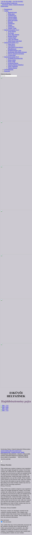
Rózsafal (10, 22)
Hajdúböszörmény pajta (14, 50)
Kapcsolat (7, 71)
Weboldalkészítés (5, 452)
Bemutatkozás (8, 9)
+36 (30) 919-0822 (17, 1)
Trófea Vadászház (13, 66)
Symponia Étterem (13, 63)
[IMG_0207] (4, 409)
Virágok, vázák (12, 28)
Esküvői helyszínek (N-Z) (11, 57)
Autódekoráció (12, 15)
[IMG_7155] (4, 405)
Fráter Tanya (11, 44)
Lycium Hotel (12, 55)
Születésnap (11, 23)
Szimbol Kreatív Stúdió (17, 452)
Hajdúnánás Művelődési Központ (17, 52)
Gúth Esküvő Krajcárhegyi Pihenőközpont (15, 48)
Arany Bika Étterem (13, 34)
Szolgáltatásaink (8, 69)
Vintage (10, 25)
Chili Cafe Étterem (13, 39)
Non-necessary (7, 522)
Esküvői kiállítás (12, 18)
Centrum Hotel (12, 38)
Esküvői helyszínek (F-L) (11, 42)
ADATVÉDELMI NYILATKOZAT (11, 451)
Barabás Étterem (12, 36)
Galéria (6, 11)
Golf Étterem (11, 45)
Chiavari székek (12, 17)
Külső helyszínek (13, 20)
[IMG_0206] (4, 407)
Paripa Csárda (12, 60)
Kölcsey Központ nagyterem (16, 53)
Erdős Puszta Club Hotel (15, 41)
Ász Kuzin (11, 33)
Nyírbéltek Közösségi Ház (15, 58)
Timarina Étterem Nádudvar (15, 65)
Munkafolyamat (12, 12)
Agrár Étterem (12, 31)
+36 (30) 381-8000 (6, 1)
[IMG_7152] (4, 410)
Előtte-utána (11, 14)
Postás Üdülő (11, 61)
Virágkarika (11, 26)
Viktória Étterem (12, 68)
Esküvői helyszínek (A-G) (11, 30)
